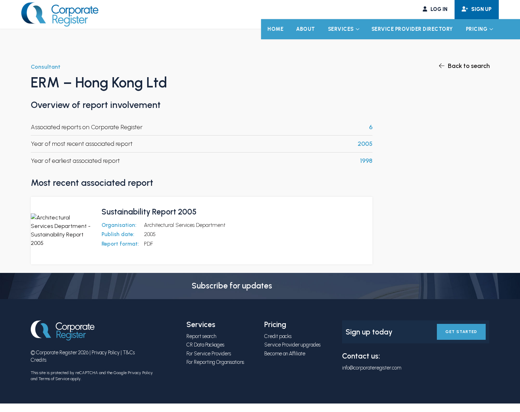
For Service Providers (208, 353)
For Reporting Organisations (215, 362)
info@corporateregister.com (371, 368)
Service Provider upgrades (292, 345)
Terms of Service (54, 378)
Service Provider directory (412, 29)
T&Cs (129, 352)
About (305, 29)
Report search (201, 336)
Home (275, 29)
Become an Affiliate (284, 353)
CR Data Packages (205, 345)
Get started (461, 331)
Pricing (477, 29)
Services (341, 29)
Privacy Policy (106, 352)
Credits (38, 360)
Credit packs (277, 336)
